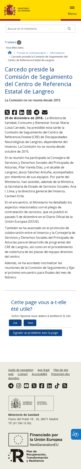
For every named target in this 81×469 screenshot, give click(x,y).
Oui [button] (15, 323)
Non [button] (30, 323)
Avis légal (43, 370)
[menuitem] (21, 370)
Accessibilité (39, 374)
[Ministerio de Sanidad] (18, 9)
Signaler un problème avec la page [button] (35, 333)
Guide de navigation (20, 370)
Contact (23, 374)
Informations (57, 53)
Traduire (11, 42)
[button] (72, 7)
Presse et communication (31, 53)
